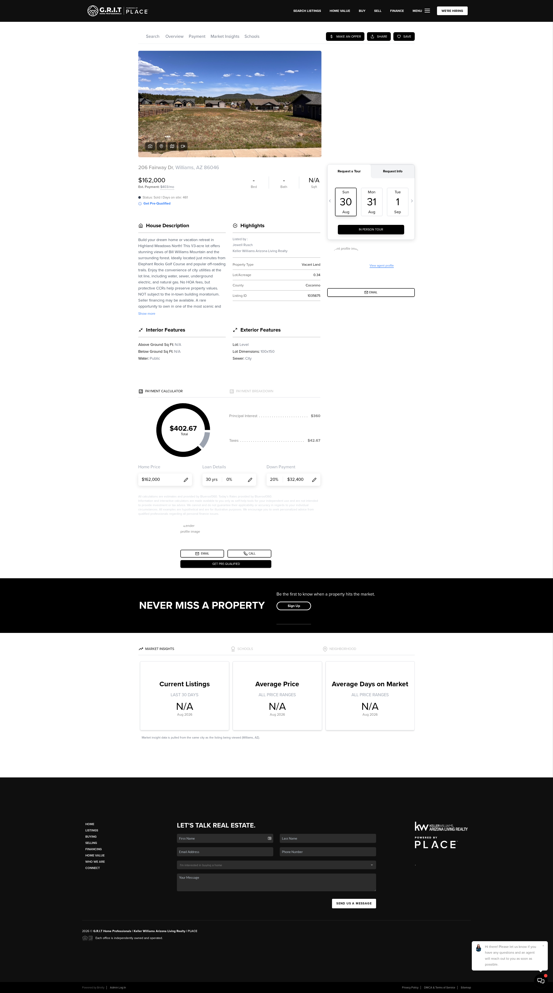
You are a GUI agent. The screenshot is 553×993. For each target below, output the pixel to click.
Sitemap (466, 987)
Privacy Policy (410, 987)
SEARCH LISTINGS (307, 11)
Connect (92, 868)
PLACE (192, 931)
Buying (91, 837)
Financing (93, 849)
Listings (91, 830)
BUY (362, 11)
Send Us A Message (354, 903)
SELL (377, 11)
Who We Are (95, 862)
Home (89, 824)
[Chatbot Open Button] (541, 981)
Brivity (100, 987)
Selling (91, 843)
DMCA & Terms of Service (439, 987)
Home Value (340, 11)
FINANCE (397, 11)
